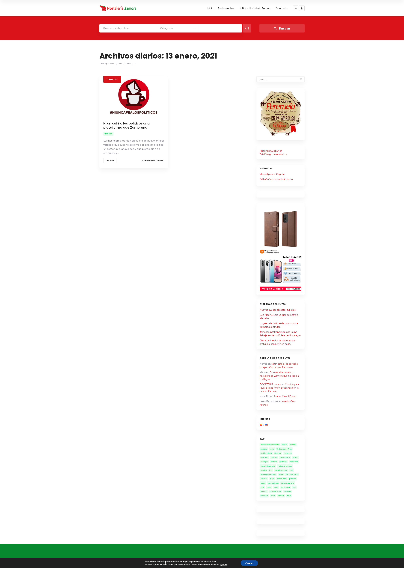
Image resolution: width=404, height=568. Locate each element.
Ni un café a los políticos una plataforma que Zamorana (126, 125)
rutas (269, 487)
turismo (264, 491)
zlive (289, 496)
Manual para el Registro (272, 174)
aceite (284, 445)
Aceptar (249, 563)
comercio (287, 453)
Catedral (277, 453)
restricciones (273, 483)
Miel (291, 470)
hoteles (264, 470)
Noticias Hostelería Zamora (255, 8)
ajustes (223, 564)
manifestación (281, 470)
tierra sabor (285, 487)
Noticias (108, 133)
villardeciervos (275, 491)
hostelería (294, 462)
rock (262, 487)
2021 (120, 63)
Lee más (110, 160)
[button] (295, 8)
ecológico (264, 462)
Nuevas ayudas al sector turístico (278, 309)
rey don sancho (287, 483)
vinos (273, 496)
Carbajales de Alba (284, 449)
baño (272, 449)
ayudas (293, 445)
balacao (264, 449)
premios (292, 479)
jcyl (270, 470)
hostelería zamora (268, 466)
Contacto (282, 8)
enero (128, 63)
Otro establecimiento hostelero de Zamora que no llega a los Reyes (279, 376)
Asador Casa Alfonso (285, 396)
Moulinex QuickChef (271, 150)
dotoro (295, 457)
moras (281, 474)
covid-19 (274, 457)
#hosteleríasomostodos (270, 445)
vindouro (287, 491)
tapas (276, 487)
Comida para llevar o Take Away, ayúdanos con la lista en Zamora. (279, 388)
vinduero (264, 496)
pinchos (264, 479)
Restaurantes (226, 8)
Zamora (281, 496)
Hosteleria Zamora (153, 160)
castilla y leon (266, 453)
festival (274, 462)
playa (272, 479)
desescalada (285, 457)
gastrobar (283, 462)
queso (263, 483)
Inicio (210, 8)
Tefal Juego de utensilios (273, 154)
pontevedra (282, 479)
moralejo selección (268, 474)
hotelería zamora (285, 466)
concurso (264, 457)
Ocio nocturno (292, 474)
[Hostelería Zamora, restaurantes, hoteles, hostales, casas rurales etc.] (118, 8)
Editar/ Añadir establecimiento (276, 179)
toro (294, 487)
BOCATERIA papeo (270, 384)
